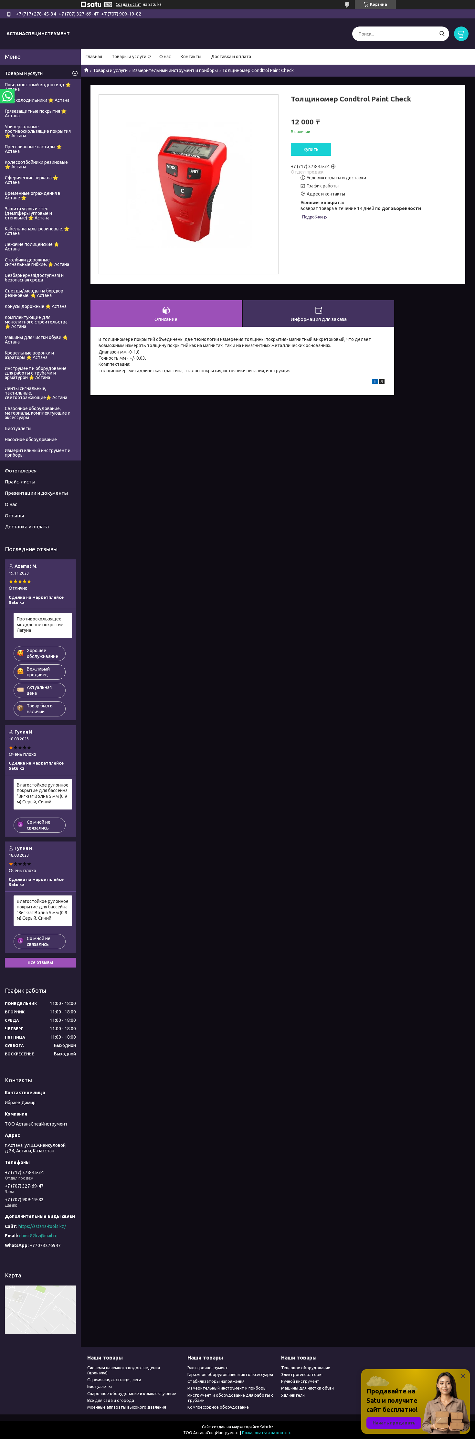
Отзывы (14, 515)
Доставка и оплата (231, 56)
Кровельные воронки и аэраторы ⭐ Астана (29, 355)
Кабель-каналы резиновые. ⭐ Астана (37, 231)
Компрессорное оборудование (218, 1407)
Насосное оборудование (31, 439)
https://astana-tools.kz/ (42, 1226)
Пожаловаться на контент (267, 1433)
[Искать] (442, 33)
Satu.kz (266, 1427)
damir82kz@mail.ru (38, 1235)
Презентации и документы (36, 493)
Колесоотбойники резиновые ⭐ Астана (36, 164)
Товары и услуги (129, 56)
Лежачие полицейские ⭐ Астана (32, 246)
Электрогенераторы (301, 1374)
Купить (311, 149)
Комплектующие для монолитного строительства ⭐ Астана (36, 322)
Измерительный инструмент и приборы (175, 70)
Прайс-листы (20, 481)
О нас (165, 56)
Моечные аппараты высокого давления (126, 1407)
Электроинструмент (207, 1367)
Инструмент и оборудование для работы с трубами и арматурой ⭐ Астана (36, 373)
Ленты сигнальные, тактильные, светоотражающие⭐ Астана (36, 393)
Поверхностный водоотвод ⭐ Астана (38, 87)
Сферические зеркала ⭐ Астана (31, 180)
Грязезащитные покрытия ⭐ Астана (36, 113)
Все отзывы (40, 962)
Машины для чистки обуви (307, 1388)
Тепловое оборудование (305, 1367)
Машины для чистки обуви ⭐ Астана (36, 339)
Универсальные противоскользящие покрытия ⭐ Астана (38, 131)
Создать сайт (128, 4)
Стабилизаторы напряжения (216, 1381)
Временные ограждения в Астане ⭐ (32, 195)
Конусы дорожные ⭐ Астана (36, 306)
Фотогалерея (21, 470)
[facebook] (375, 382)
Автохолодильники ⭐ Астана (37, 100)
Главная (94, 56)
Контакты (191, 56)
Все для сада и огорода (110, 1400)
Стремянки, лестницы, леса (114, 1379)
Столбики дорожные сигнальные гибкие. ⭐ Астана (37, 262)
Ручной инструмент (300, 1381)
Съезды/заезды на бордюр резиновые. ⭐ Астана (34, 293)
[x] (382, 382)
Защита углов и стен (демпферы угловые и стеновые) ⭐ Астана (28, 213)
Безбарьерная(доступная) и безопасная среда (34, 277)
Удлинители (293, 1395)
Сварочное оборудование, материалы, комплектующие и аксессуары (37, 413)
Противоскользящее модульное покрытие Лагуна (40, 624)
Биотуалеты (18, 428)
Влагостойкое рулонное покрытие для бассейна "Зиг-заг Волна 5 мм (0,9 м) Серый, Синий (43, 793)
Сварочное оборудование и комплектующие (131, 1393)
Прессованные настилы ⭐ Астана (33, 149)
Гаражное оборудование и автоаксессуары (230, 1374)
